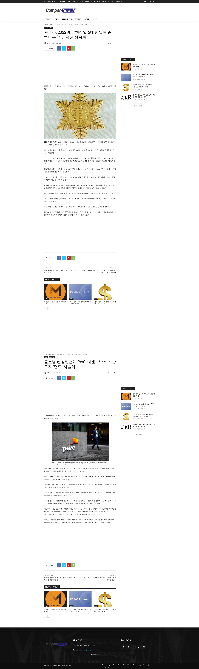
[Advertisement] (116, 10)
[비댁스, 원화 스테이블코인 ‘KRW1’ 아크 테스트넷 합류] (80, 292)
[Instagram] (145, 1)
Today (51, 27)
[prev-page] (45, 308)
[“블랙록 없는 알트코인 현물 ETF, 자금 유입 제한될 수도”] (126, 97)
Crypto (51, 25)
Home (46, 25)
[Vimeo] (151, 1)
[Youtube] (153, 1)
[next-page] (48, 308)
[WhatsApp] (73, 48)
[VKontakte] (144, 647)
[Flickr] (133, 647)
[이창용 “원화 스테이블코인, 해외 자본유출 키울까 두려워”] (105, 292)
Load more (137, 105)
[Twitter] (148, 1)
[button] (152, 19)
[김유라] (45, 43)
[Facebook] (142, 1)
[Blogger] (123, 647)
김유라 (49, 43)
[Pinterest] (69, 48)
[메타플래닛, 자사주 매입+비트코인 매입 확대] (55, 292)
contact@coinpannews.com (90, 650)
